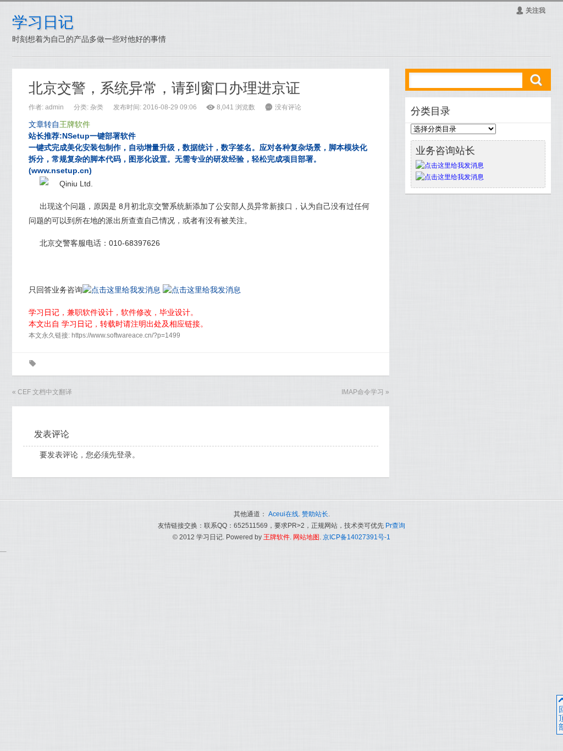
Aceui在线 (283, 514)
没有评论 (288, 107)
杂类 (96, 107)
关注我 (530, 10)
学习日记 (43, 22)
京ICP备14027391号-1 (356, 537)
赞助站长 (315, 514)
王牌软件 (276, 537)
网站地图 (306, 537)
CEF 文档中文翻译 (45, 392)
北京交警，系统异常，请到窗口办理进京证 (164, 88)
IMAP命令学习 (362, 392)
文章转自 (59, 124)
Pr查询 (395, 525)
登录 (124, 454)
